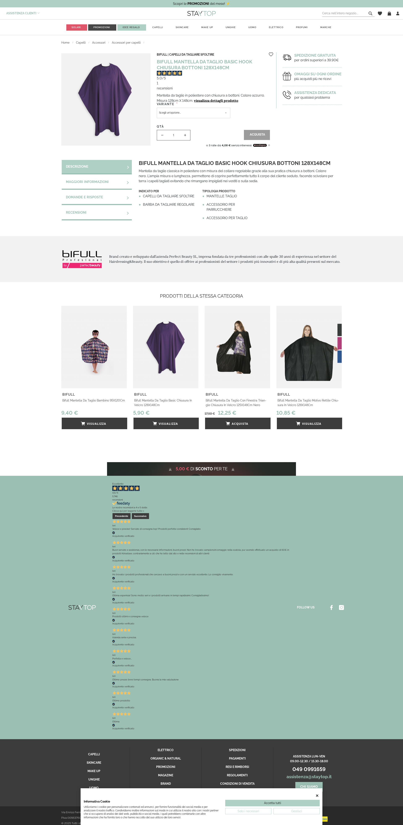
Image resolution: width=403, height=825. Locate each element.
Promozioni (165, 767)
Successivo (140, 516)
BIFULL (162, 54)
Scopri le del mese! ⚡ (201, 4)
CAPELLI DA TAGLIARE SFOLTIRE (191, 54)
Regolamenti (237, 775)
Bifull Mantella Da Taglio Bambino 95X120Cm (93, 400)
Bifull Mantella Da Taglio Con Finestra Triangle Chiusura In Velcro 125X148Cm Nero (236, 403)
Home (65, 42)
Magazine (165, 775)
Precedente (121, 516)
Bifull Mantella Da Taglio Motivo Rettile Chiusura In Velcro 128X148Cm (308, 403)
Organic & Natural (165, 758)
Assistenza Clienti (21, 13)
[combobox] (348, 13)
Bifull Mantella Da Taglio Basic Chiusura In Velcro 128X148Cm (163, 403)
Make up (207, 27)
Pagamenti (237, 758)
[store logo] (201, 13)
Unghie (231, 27)
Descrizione (77, 167)
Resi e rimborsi (237, 767)
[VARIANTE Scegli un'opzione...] (213, 115)
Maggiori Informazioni (87, 182)
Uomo (252, 27)
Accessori (99, 42)
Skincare (182, 27)
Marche (325, 27)
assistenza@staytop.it (309, 776)
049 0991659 (309, 769)
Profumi (302, 27)
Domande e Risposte (84, 197)
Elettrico (276, 27)
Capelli (157, 27)
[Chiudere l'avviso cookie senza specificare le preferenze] (317, 795)
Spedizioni (237, 750)
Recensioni (76, 212)
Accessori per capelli (126, 42)
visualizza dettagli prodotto (216, 100)
